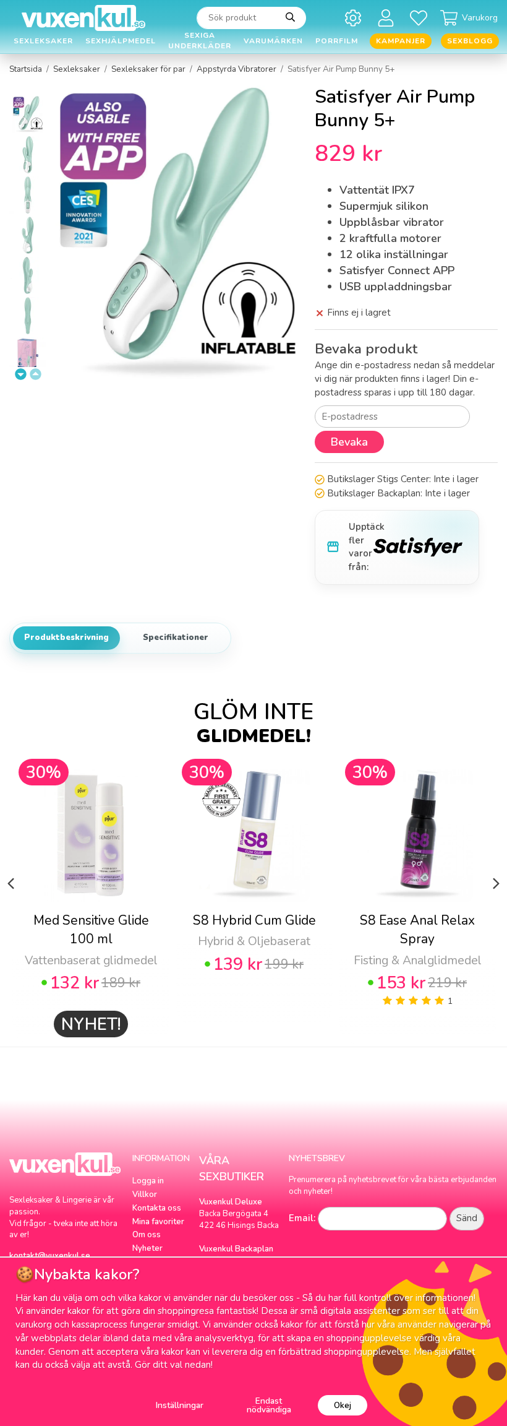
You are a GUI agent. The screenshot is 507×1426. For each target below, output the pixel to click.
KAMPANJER (400, 41)
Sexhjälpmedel (120, 41)
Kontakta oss (156, 1208)
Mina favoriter (158, 1221)
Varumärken (273, 41)
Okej (342, 1405)
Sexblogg (470, 41)
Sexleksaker (43, 41)
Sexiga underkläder (199, 41)
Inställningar (179, 1405)
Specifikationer (175, 637)
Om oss (146, 1234)
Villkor (144, 1194)
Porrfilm (336, 41)
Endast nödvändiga (269, 1405)
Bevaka (349, 441)
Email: (302, 1218)
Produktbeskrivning (66, 637)
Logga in (148, 1180)
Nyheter (147, 1248)
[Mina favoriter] (421, 17)
